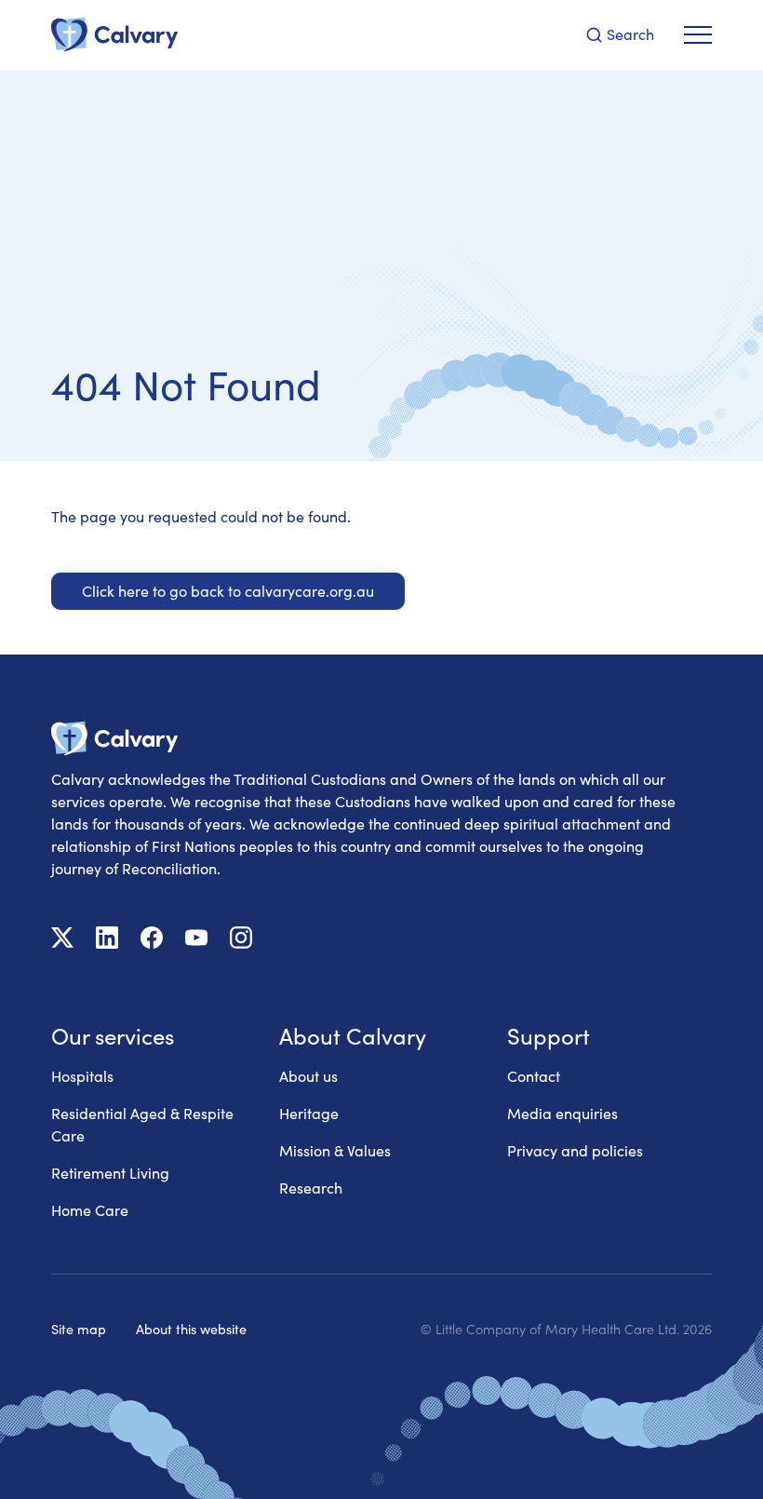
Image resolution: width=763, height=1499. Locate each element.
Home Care (89, 1210)
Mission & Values (335, 1150)
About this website (191, 1328)
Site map (78, 1328)
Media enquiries (562, 1113)
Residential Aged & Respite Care (142, 1124)
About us (308, 1076)
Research (310, 1187)
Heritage (309, 1113)
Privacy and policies (575, 1150)
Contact (533, 1076)
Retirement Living (110, 1172)
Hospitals (82, 1076)
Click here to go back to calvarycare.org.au (228, 591)
